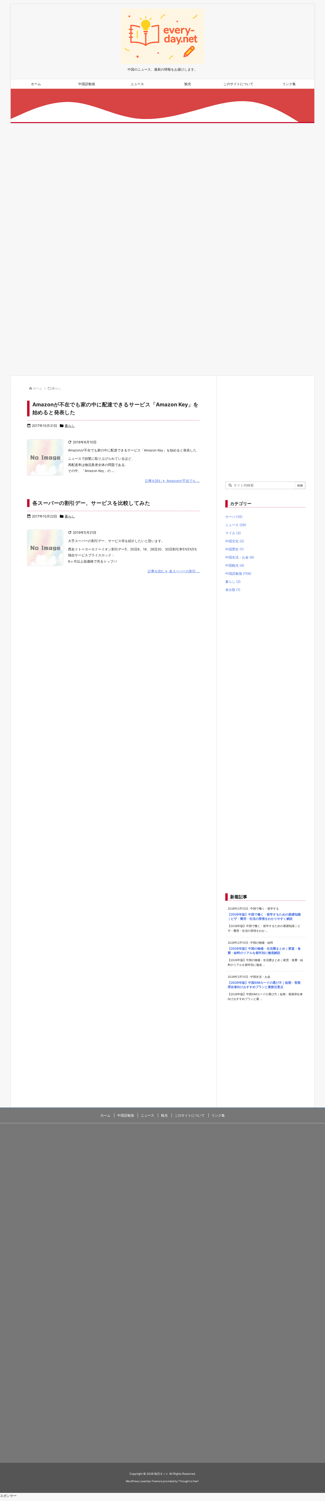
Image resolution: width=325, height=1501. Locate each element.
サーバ (233, 517)
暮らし (70, 426)
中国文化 (234, 541)
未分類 (232, 590)
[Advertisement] (153, 172)
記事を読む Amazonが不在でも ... (172, 481)
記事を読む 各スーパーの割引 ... (174, 571)
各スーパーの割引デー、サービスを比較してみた (91, 503)
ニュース (235, 525)
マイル (233, 533)
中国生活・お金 (239, 557)
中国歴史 (234, 549)
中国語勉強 (238, 573)
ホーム (37, 388)
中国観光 (234, 565)
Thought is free (188, 1481)
